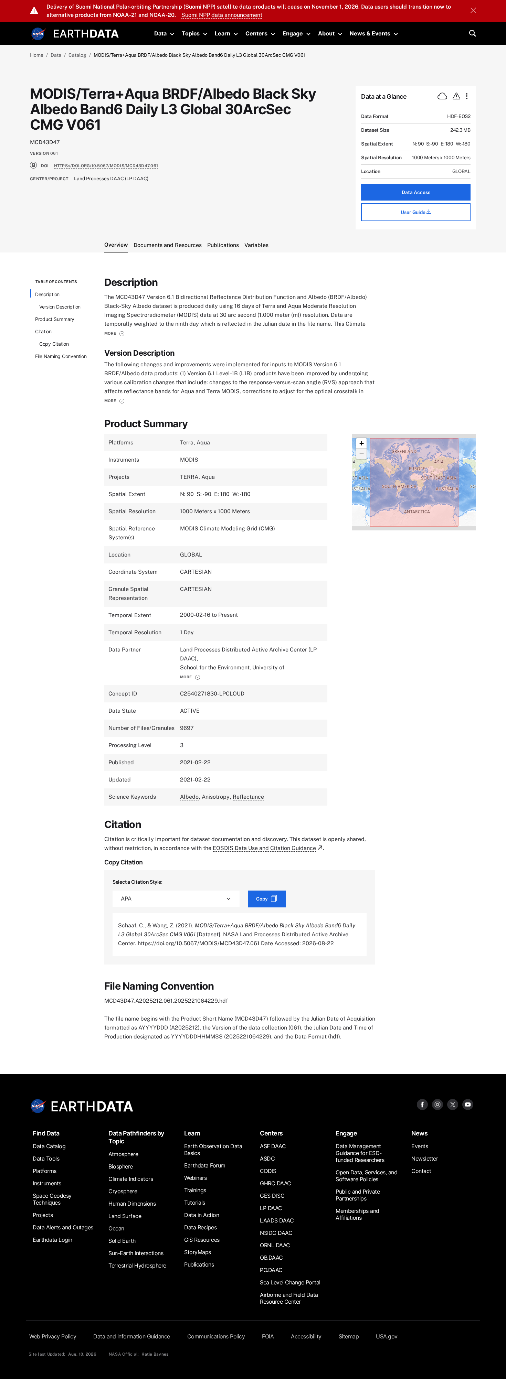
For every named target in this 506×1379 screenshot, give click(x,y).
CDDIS (268, 1170)
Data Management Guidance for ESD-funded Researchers (360, 1153)
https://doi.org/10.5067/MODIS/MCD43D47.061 (106, 165)
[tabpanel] (253, 659)
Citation (43, 331)
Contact (421, 1170)
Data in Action (201, 1214)
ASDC (267, 1158)
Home (36, 55)
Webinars (195, 1177)
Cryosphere (122, 1191)
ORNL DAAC (275, 1245)
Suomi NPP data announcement (221, 15)
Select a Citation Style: (137, 882)
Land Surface (124, 1216)
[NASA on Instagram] (437, 1104)
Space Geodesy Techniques (52, 1199)
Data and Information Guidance (131, 1336)
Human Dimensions (132, 1203)
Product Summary (54, 319)
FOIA (268, 1336)
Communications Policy (216, 1336)
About (326, 33)
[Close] (473, 11)
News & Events (370, 33)
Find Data (46, 1133)
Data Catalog (49, 1146)
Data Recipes (200, 1227)
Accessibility (306, 1336)
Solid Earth (122, 1240)
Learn (222, 33)
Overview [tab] (116, 244)
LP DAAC (271, 1208)
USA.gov (387, 1336)
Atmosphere (123, 1154)
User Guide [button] (413, 212)
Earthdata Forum (204, 1165)
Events (419, 1146)
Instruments (47, 1183)
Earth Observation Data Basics (213, 1149)
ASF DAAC (273, 1146)
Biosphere (120, 1166)
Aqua (203, 442)
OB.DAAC (271, 1257)
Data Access (416, 192)
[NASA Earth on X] (452, 1104)
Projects (43, 1214)
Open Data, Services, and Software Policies (366, 1176)
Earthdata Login (52, 1239)
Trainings (195, 1190)
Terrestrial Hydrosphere (137, 1265)
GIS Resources (202, 1239)
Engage (293, 33)
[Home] (86, 32)
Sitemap (349, 1336)
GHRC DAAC (275, 1183)
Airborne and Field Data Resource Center (289, 1298)
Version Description (60, 307)
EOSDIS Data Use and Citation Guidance (264, 848)
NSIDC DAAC (276, 1232)
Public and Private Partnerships (358, 1195)
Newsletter (424, 1158)
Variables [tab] (256, 245)
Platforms (44, 1170)
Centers (256, 33)
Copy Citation (54, 344)
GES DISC (272, 1195)
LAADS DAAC (277, 1220)
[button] (114, 333)
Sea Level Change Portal (290, 1282)
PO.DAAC (271, 1270)
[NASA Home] (38, 34)
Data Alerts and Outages (63, 1227)
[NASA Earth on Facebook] (422, 1104)
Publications (199, 1264)
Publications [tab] (223, 245)
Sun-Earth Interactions (135, 1253)
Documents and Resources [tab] (168, 245)
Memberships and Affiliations (357, 1214)
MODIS (189, 459)
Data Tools (46, 1158)
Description (47, 294)
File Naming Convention (61, 356)
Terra (186, 442)
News (419, 1133)
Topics (191, 33)
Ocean (116, 1228)
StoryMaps (197, 1252)
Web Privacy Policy (52, 1336)
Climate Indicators (130, 1178)
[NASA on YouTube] (467, 1104)
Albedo (189, 797)
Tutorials (194, 1202)
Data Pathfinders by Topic (136, 1137)
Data (160, 33)
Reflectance (248, 797)
